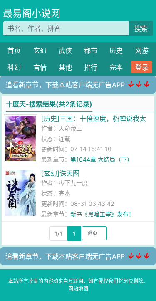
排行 (90, 67)
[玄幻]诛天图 (60, 173)
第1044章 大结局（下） (101, 159)
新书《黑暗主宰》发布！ (102, 214)
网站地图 (78, 289)
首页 (14, 50)
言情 (40, 67)
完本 (116, 67)
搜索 (141, 28)
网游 (142, 50)
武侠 (65, 50)
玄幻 (40, 50)
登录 (142, 67)
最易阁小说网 (31, 13)
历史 (116, 50)
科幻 (14, 67)
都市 (90, 50)
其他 (65, 67)
